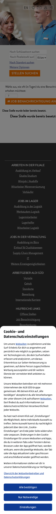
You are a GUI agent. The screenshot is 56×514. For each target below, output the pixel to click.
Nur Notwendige (28, 497)
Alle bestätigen (28, 487)
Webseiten (21, 344)
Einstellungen (28, 507)
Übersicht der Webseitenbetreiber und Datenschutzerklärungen (24, 475)
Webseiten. (46, 398)
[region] (28, 420)
